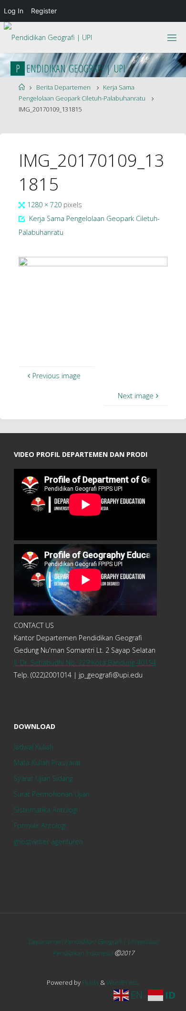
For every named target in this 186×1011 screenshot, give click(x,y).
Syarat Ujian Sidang (43, 778)
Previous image (56, 375)
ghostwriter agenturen (48, 841)
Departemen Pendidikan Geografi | (77, 941)
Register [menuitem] (44, 11)
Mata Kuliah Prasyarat (47, 762)
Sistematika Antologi (46, 809)
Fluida (90, 982)
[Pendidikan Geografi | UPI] (48, 34)
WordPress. (122, 982)
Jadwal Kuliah (33, 746)
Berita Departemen (63, 87)
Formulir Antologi (40, 825)
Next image (136, 395)
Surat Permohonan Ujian (52, 794)
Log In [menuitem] (13, 11)
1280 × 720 (45, 204)
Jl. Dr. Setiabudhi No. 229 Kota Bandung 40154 (85, 662)
